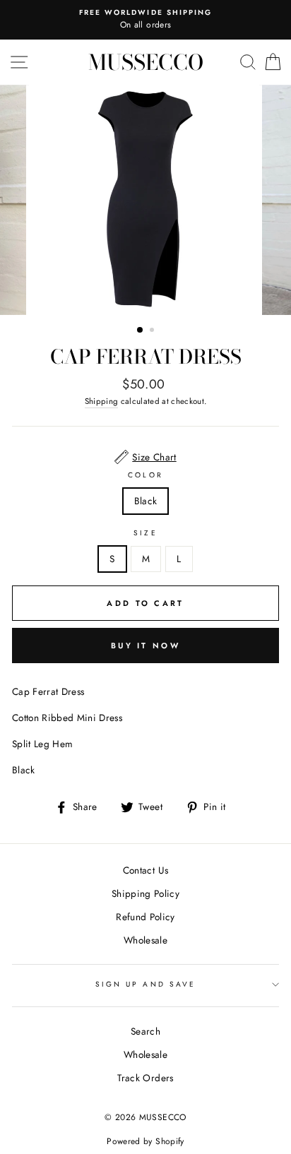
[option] (145, 19)
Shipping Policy (145, 893)
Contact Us (145, 870)
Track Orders (145, 1078)
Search (145, 1031)
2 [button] (153, 331)
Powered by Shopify (145, 1141)
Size (145, 533)
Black (146, 501)
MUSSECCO (145, 62)
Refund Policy (145, 917)
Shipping (102, 401)
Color (145, 475)
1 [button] (140, 330)
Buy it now (145, 645)
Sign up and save (145, 984)
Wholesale (145, 940)
